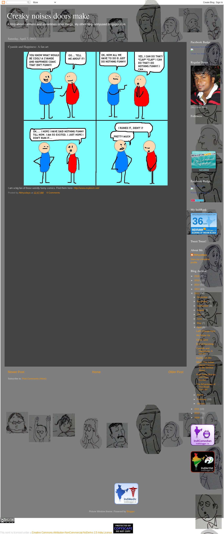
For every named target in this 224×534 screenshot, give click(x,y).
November (202, 301)
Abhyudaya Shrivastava (200, 47)
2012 (197, 293)
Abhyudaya (200, 255)
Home (96, 372)
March (200, 395)
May (199, 323)
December (202, 297)
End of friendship (205, 344)
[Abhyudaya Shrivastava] (192, 50)
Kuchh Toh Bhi (203, 358)
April (199, 327)
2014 (197, 284)
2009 (197, 417)
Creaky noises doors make (48, 15)
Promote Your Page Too (200, 193)
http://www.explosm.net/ (86, 188)
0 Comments (53, 192)
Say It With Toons (198, 186)
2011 (197, 409)
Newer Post (16, 372)
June (200, 319)
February (202, 399)
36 (197, 221)
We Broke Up (203, 335)
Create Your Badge (198, 54)
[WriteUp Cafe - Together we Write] (204, 172)
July (199, 314)
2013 (197, 289)
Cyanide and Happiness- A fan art (204, 351)
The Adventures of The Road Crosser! (205, 387)
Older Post (175, 372)
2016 (197, 276)
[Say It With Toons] (192, 189)
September (203, 306)
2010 (197, 413)
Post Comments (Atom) (34, 378)
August (201, 310)
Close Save (202, 340)
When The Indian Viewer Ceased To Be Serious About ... (205, 366)
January (201, 403)
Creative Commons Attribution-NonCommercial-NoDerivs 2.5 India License (72, 532)
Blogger (130, 511)
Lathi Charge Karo (205, 331)
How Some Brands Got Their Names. (206, 377)
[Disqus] (95, 237)
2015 (197, 280)
